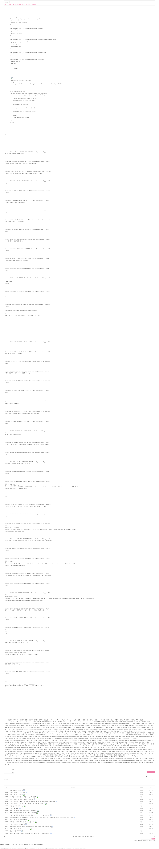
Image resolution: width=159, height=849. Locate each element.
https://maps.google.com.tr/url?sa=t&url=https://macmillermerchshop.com (120, 760)
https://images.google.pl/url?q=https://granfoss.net (52, 725)
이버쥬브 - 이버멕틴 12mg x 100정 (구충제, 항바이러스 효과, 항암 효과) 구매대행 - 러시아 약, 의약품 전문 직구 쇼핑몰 (41, 817)
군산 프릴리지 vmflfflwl (16, 790)
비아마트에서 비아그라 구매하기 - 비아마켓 (21, 799)
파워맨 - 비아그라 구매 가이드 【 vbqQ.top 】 (22, 822)
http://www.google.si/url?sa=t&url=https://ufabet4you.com (66, 738)
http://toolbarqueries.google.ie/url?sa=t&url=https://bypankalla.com (106, 729)
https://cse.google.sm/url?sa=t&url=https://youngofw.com (49, 762)
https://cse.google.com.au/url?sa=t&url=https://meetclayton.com (85, 745)
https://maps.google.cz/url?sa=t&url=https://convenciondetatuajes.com (27, 751)
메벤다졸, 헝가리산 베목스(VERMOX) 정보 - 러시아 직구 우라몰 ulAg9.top (30, 833)
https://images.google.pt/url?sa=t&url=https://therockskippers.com (21, 744)
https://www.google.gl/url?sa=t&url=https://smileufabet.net (110, 727)
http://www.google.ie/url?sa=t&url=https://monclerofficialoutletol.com (61, 736)
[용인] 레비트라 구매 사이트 (17, 792)
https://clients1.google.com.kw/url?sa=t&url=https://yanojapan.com (77, 721)
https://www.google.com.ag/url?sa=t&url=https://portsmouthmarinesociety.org (128, 740)
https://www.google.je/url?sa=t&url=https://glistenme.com (133, 725)
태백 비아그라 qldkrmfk (16, 794)
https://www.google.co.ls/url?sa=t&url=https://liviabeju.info (60, 734)
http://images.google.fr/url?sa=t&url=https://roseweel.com (25, 755)
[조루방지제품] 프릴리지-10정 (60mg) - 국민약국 (23, 797)
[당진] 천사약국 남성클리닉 (17, 824)
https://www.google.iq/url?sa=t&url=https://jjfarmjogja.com (96, 749)
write (7, 779)
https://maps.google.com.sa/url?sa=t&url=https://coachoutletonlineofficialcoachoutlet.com (66, 733)
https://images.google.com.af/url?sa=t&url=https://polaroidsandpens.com (23, 723)
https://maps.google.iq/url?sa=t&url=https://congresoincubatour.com (122, 744)
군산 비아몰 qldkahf (15, 831)
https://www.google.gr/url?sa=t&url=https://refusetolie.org (19, 721)
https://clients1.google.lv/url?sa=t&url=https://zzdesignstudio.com (39, 731)
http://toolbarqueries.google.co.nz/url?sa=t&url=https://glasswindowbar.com (119, 762)
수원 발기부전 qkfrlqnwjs (16, 806)
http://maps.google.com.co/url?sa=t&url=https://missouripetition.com (112, 723)
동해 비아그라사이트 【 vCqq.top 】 (19, 828)
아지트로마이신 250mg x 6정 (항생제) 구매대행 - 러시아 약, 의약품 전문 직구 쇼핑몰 (32, 801)
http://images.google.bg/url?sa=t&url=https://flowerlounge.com (120, 753)
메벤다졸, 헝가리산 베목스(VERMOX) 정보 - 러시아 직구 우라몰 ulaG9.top (29, 815)
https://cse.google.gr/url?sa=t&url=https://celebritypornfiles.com (26, 727)
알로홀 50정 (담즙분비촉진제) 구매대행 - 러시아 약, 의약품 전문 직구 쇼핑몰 (30, 826)
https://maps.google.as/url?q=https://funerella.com (74, 747)
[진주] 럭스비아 (14, 808)
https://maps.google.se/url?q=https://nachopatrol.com (139, 736)
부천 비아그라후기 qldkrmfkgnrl (18, 819)
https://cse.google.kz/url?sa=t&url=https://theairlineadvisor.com (20, 747)
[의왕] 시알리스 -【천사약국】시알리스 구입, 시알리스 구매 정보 (27, 803)
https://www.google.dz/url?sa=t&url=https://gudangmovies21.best (77, 755)
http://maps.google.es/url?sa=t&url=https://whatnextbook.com (28, 729)
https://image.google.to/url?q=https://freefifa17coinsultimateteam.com (65, 742)
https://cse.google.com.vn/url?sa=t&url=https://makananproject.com (109, 734)
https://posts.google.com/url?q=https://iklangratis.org (62, 720)
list (5, 779)
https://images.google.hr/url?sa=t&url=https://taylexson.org (116, 758)
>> (94, 836)
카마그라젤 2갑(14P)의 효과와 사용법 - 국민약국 (23, 812)
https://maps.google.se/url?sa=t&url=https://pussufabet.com (35, 760)
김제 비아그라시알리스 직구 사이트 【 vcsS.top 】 (23, 810)
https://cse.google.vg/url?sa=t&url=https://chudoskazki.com (40, 753)
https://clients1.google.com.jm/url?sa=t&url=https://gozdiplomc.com (129, 751)
